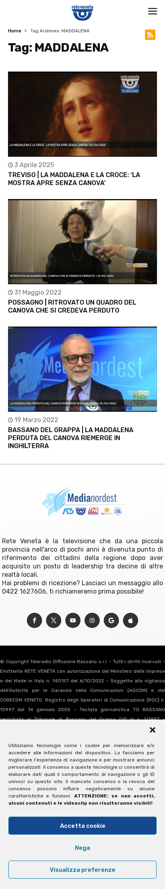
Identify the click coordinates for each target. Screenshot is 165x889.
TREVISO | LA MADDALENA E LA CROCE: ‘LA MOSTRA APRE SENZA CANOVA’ (74, 179)
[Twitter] (53, 620)
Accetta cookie (82, 825)
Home (14, 31)
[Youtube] (72, 620)
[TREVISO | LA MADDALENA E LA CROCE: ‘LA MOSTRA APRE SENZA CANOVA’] (82, 114)
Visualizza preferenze (82, 869)
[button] (153, 730)
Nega (82, 847)
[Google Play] (111, 620)
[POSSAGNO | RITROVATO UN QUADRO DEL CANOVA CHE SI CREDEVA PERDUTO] (82, 241)
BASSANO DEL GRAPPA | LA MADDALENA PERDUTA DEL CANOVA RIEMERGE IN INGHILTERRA (70, 438)
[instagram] (92, 620)
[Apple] (130, 620)
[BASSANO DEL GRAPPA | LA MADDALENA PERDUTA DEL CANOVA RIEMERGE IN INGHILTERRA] (82, 369)
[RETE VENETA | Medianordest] (82, 4)
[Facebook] (34, 620)
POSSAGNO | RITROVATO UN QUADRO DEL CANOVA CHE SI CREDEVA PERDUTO (72, 306)
